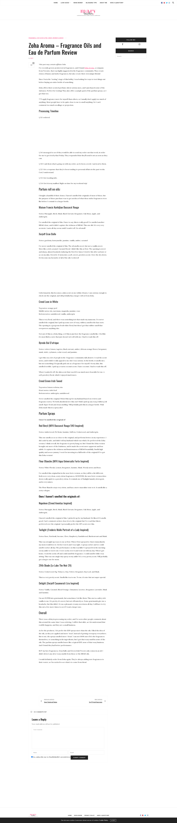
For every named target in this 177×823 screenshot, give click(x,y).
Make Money (78, 2)
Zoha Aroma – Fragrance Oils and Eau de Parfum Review (65, 48)
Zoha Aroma (89, 68)
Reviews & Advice (58, 38)
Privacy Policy (89, 815)
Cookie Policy (103, 820)
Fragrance (32, 38)
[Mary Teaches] (88, 13)
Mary (31, 58)
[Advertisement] (88, 25)
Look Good (65, 2)
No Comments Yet (40, 712)
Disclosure (78, 815)
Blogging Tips (91, 2)
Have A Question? (116, 2)
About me (103, 2)
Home (56, 2)
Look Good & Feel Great (44, 38)
